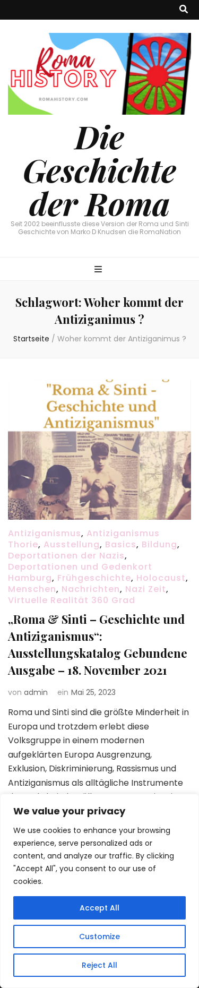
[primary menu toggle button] (99, 270)
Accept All (99, 908)
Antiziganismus (44, 533)
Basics (120, 544)
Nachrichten (91, 589)
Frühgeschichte (94, 578)
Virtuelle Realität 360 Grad (71, 600)
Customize (99, 936)
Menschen (32, 589)
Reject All (99, 965)
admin (36, 692)
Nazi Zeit (145, 589)
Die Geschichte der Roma (99, 169)
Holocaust (161, 578)
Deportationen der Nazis (66, 555)
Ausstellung (72, 544)
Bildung (159, 544)
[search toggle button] (183, 10)
